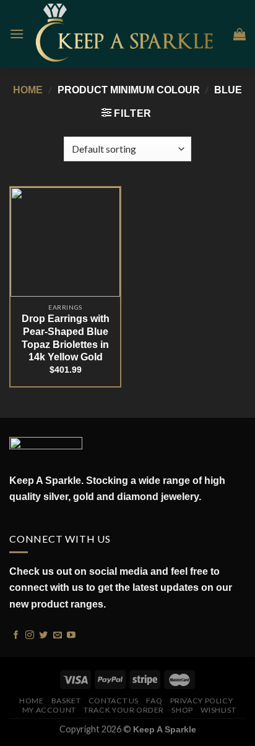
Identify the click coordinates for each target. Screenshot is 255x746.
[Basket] (239, 34)
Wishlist (218, 709)
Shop (181, 709)
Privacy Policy (201, 700)
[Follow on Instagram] (29, 634)
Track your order (124, 709)
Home (28, 90)
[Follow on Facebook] (16, 634)
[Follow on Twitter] (43, 634)
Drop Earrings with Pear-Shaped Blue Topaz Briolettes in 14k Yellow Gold (66, 337)
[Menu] (16, 34)
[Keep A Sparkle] (128, 33)
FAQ (154, 700)
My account (49, 709)
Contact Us (114, 700)
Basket (66, 700)
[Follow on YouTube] (71, 634)
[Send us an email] (57, 634)
